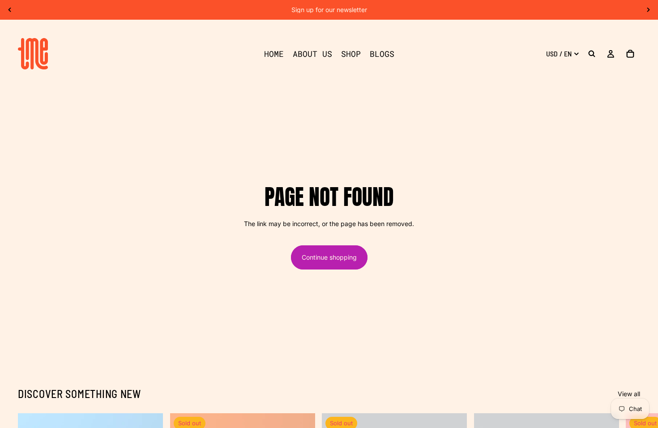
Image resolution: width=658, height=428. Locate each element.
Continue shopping (329, 257)
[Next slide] (648, 10)
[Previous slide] (10, 10)
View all (629, 394)
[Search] (592, 54)
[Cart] (630, 54)
